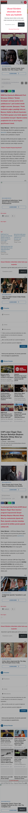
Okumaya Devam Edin (14, 29)
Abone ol (21, 24)
